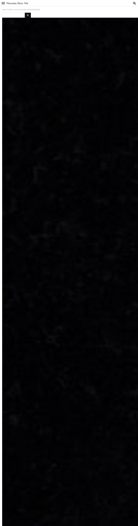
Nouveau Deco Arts (17, 3)
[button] (28, 15)
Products (10, 9)
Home (4, 9)
